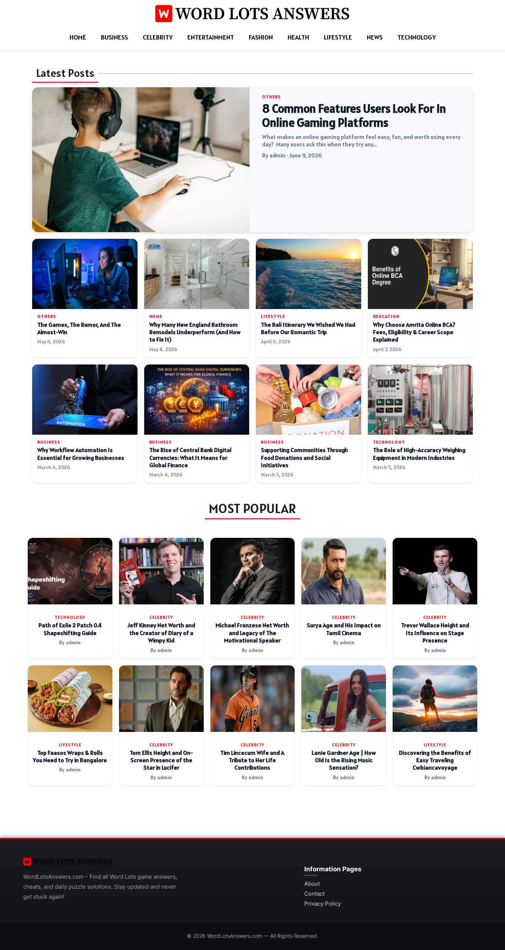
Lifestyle (338, 37)
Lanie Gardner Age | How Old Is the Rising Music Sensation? (344, 760)
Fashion (261, 37)
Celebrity (158, 37)
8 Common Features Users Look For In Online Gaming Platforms (354, 115)
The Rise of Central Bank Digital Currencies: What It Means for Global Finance (190, 457)
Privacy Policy (322, 903)
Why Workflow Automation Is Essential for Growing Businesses (80, 453)
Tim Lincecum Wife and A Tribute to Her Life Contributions (252, 760)
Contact (314, 893)
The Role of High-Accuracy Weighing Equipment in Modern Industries (419, 453)
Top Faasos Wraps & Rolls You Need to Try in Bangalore (70, 756)
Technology (416, 37)
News (375, 37)
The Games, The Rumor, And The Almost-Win (79, 328)
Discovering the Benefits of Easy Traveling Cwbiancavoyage (435, 760)
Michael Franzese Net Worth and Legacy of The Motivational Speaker (252, 632)
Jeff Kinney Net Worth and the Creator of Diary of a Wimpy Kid (161, 632)
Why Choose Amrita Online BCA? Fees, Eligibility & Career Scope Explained (414, 332)
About (312, 883)
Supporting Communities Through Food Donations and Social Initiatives (304, 457)
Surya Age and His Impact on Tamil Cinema (344, 629)
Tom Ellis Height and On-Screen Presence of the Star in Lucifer (161, 760)
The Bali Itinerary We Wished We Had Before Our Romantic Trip (308, 328)
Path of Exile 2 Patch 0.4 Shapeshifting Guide (70, 629)
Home (78, 37)
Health (298, 37)
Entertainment (210, 37)
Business (114, 37)
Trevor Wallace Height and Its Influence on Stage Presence (435, 632)
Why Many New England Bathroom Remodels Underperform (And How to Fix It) (195, 332)
